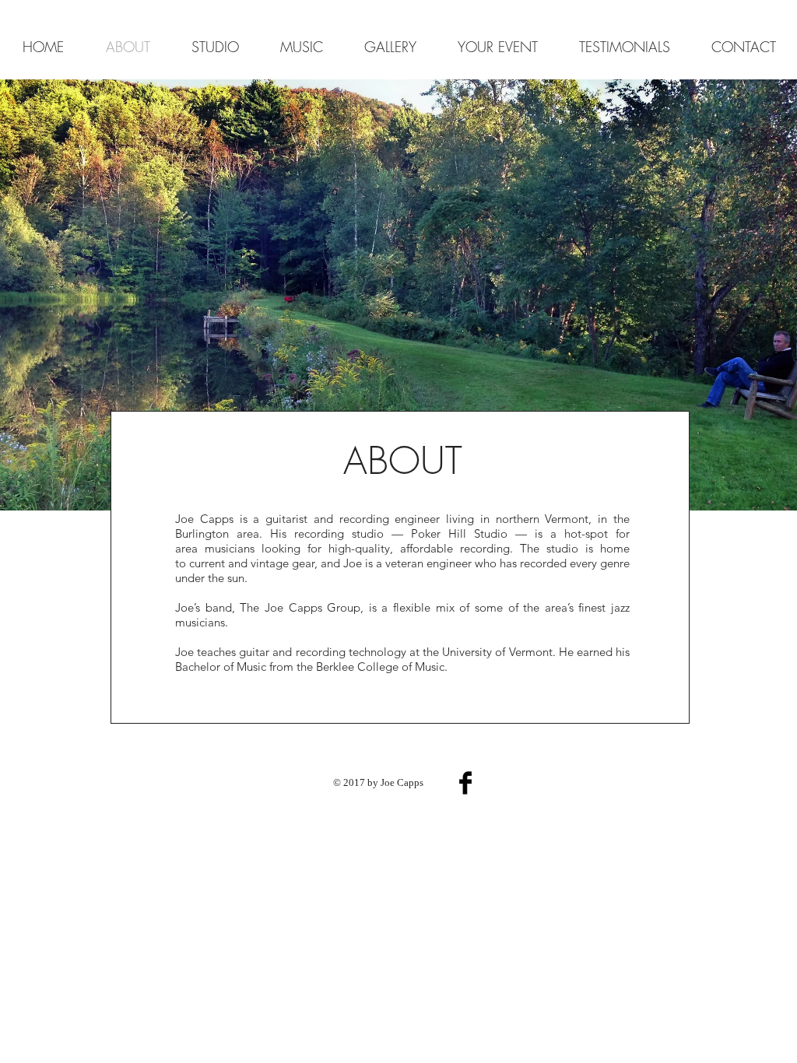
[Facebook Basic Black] (465, 783)
